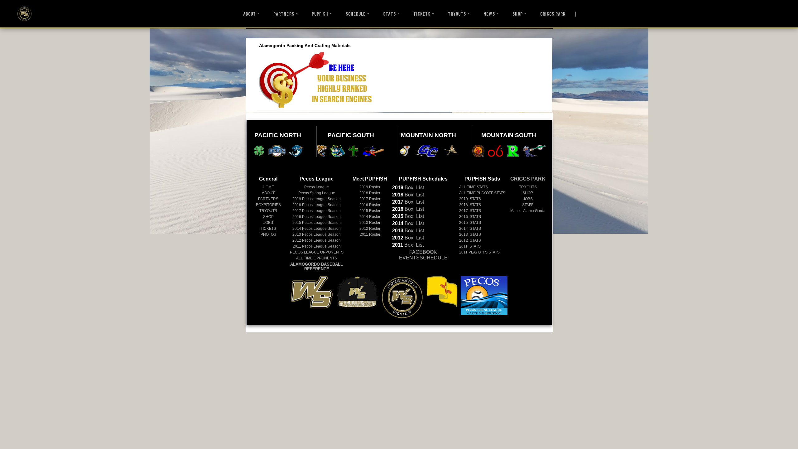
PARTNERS (283, 14)
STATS (389, 14)
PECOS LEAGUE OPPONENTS (317, 252)
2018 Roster (369, 193)
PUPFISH (320, 14)
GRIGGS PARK (553, 14)
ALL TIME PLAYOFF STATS (482, 193)
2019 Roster (369, 187)
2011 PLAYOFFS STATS (479, 252)
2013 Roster (369, 222)
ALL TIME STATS (473, 187)
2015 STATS (470, 222)
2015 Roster (369, 211)
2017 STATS (470, 211)
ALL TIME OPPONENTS (316, 258)
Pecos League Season (316, 199)
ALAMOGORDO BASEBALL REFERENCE (316, 266)
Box (402, 187)
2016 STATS (470, 217)
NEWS (489, 14)
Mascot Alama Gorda (528, 211)
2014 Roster (369, 217)
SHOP (517, 14)
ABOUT (249, 14)
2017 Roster (369, 199)
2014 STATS (470, 228)
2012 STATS (470, 240)
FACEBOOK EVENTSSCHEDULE (423, 254)
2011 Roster (370, 234)
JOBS (268, 222)
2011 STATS (470, 246)
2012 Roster (369, 228)
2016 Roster (369, 205)
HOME (268, 187)
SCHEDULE (356, 14)
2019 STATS (470, 199)
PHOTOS (268, 234)
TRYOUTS (457, 14)
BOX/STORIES (268, 205)
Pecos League (316, 187)
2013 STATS (470, 234)
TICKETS (421, 14)
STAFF (527, 205)
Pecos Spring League (316, 193)
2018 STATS (470, 205)
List (419, 187)
